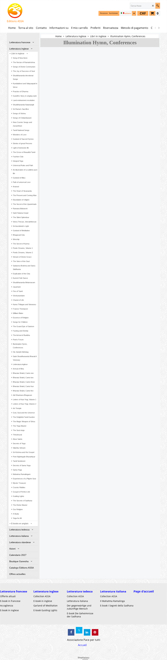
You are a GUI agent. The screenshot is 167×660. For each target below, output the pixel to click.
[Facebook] (71, 632)
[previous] (155, 27)
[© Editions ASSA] (15, 11)
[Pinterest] (95, 632)
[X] (79, 630)
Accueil (82, 645)
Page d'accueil (144, 591)
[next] (158, 27)
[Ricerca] (157, 6)
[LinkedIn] (87, 632)
